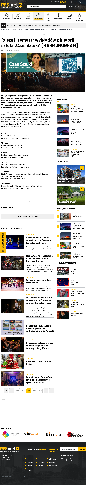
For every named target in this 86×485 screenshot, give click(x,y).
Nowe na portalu (64, 100)
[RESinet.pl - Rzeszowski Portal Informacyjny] (11, 8)
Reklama (40, 459)
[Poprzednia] (11, 390)
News (3, 25)
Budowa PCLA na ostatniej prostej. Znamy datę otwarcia (77, 142)
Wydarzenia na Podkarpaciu (52, 25)
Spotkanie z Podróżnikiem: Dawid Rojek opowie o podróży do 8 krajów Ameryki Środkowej (40, 329)
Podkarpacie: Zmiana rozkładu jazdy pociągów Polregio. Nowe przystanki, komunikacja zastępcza (77, 121)
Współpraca (41, 462)
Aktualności (30, 234)
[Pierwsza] (6, 390)
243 (40, 391)
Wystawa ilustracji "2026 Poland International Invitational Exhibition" (78, 283)
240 (23, 391)
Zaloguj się (20, 216)
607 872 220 (6, 457)
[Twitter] (72, 460)
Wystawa (73, 278)
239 (17, 391)
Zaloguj (71, 6)
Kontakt (29, 465)
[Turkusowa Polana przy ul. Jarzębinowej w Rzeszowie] (71, 195)
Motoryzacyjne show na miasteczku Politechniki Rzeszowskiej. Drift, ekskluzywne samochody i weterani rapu (78, 133)
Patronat (41, 465)
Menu (79, 6)
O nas (28, 459)
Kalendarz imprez (22, 25)
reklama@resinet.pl (5, 459)
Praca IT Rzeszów (29, 469)
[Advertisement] (70, 348)
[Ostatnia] (51, 390)
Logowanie (30, 462)
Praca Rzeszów (53, 465)
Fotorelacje (62, 161)
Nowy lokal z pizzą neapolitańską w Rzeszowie (78, 216)
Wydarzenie (74, 268)
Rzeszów (73, 104)
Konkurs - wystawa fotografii (77, 314)
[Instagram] (62, 460)
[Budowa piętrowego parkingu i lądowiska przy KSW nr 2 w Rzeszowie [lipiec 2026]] (71, 174)
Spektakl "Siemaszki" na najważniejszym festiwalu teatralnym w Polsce (38, 240)
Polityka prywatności (52, 458)
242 (34, 391)
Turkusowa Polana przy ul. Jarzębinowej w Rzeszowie (67, 202)
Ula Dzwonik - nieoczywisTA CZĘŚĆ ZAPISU (77, 304)
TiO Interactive (82, 476)
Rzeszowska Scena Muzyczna (36, 25)
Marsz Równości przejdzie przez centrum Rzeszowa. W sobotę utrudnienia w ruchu (77, 110)
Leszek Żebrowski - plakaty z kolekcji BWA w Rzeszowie (77, 293)
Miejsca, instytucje (11, 25)
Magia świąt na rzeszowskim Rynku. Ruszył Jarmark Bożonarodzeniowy (39, 258)
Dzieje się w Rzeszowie (66, 263)
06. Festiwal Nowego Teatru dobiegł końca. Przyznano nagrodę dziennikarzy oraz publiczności (39, 301)
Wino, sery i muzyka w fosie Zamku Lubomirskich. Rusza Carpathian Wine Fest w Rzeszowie (78, 256)
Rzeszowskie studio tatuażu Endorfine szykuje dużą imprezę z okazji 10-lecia (39, 346)
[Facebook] (67, 460)
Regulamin (52, 462)
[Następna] (46, 390)
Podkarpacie (74, 115)
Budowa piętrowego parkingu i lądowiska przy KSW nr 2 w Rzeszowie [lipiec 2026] (68, 179)
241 (29, 391)
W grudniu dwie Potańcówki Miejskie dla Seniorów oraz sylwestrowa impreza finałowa (39, 381)
